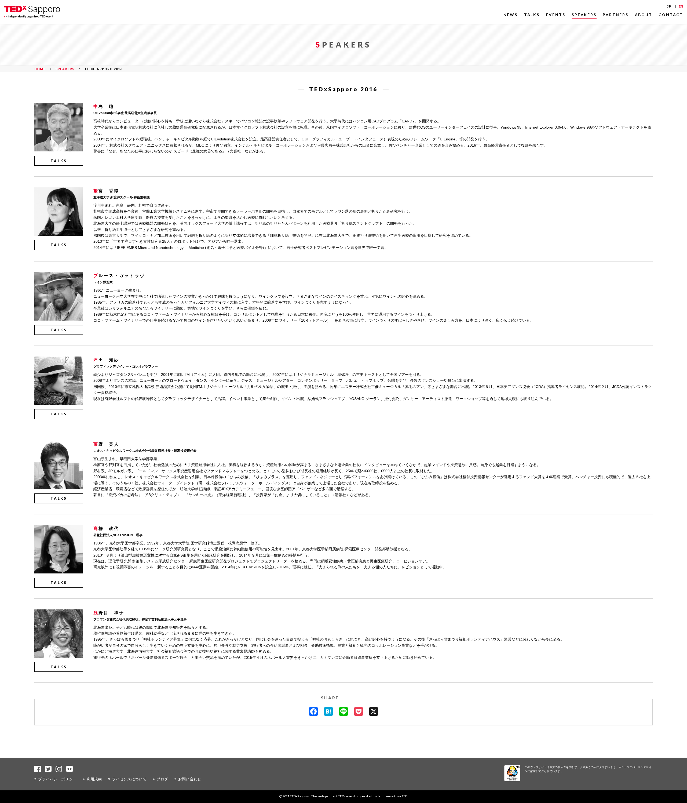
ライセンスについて (129, 779)
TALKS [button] (58, 161)
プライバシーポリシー (57, 779)
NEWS (510, 14)
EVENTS (555, 14)
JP (669, 6)
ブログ (162, 779)
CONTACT (671, 14)
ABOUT (643, 14)
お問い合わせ (189, 779)
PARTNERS (615, 14)
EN (681, 6)
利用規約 (94, 779)
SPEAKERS (584, 14)
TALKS (532, 14)
